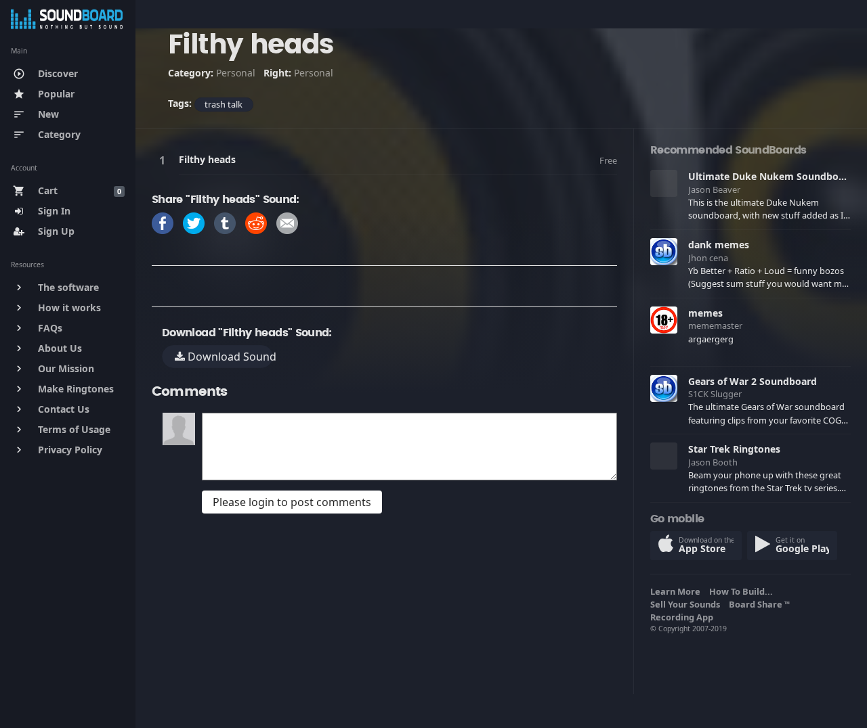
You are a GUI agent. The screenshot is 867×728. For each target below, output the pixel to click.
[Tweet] (194, 222)
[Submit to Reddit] (256, 222)
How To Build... (743, 591)
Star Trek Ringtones (734, 448)
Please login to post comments (292, 502)
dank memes (718, 244)
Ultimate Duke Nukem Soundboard (771, 176)
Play (164, 160)
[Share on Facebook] (162, 222)
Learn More (677, 591)
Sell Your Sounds (687, 604)
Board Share (759, 604)
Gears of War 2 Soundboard (752, 381)
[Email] (287, 222)
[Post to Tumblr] (225, 222)
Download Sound (229, 356)
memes (705, 312)
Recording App (683, 617)
